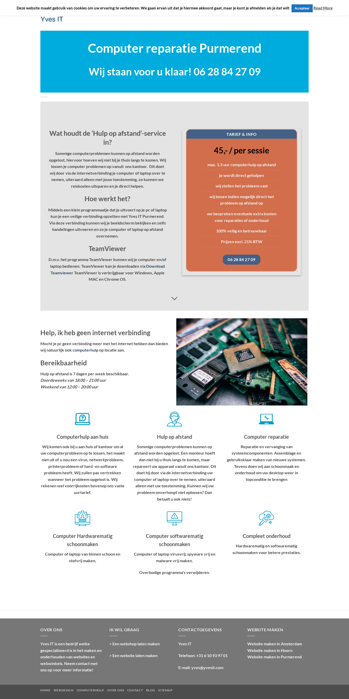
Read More (323, 8)
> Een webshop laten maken (134, 643)
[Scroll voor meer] (174, 299)
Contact (135, 690)
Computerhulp (90, 690)
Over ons (115, 690)
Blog (150, 690)
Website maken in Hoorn (270, 650)
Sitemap (165, 690)
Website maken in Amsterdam (274, 643)
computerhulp (85, 349)
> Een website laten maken (133, 655)
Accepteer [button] (302, 8)
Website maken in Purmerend (274, 656)
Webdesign (64, 690)
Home (45, 690)
